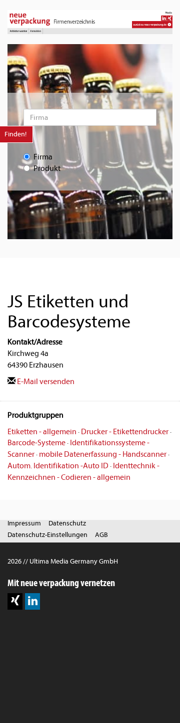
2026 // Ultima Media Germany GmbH (63, 561)
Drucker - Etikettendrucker (124, 431)
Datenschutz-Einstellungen (48, 534)
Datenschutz (67, 523)
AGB (101, 534)
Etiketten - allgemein (42, 431)
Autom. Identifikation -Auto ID (58, 465)
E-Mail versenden (45, 381)
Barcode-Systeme (37, 442)
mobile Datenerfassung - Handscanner (102, 454)
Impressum (24, 523)
